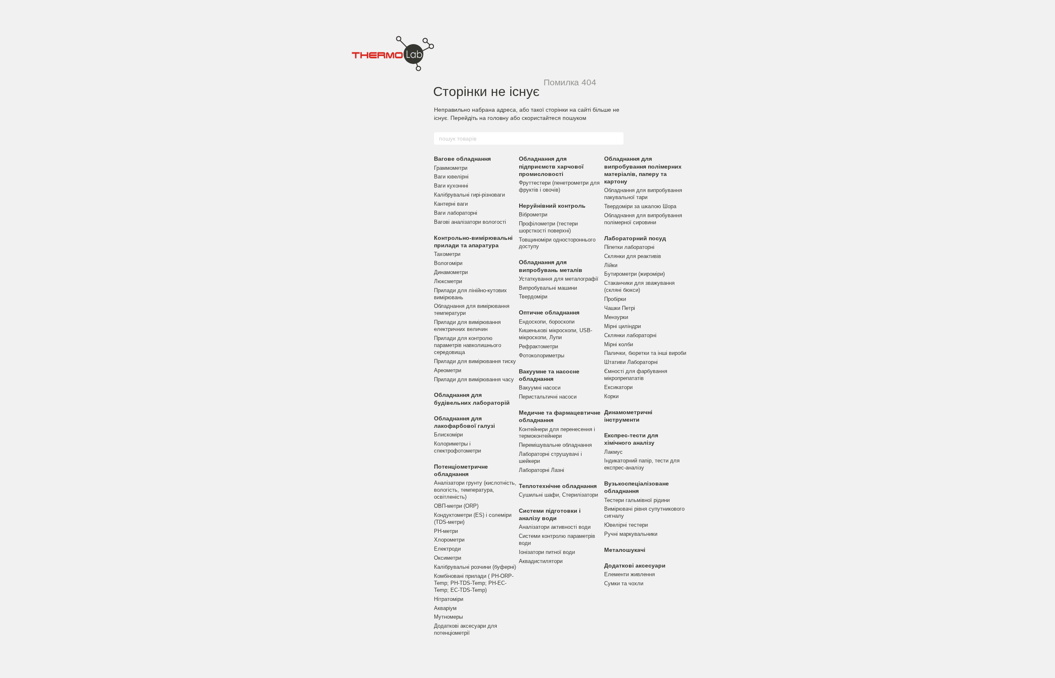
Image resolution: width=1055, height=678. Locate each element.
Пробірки (615, 299)
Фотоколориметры (541, 355)
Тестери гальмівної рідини (637, 500)
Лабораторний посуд (635, 238)
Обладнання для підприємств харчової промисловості (551, 166)
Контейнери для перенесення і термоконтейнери (557, 432)
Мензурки (616, 317)
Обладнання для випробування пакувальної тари (643, 193)
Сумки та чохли (623, 583)
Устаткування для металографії (558, 279)
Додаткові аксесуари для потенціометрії (465, 629)
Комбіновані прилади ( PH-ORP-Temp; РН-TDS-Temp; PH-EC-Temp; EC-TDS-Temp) (473, 583)
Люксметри (448, 281)
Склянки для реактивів (632, 256)
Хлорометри (449, 540)
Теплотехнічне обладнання (558, 486)
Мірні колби (618, 344)
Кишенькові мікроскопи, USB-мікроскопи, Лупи (555, 333)
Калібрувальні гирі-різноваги (469, 195)
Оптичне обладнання (549, 312)
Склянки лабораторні (630, 335)
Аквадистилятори (541, 561)
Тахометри (447, 254)
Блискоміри (448, 435)
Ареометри (447, 370)
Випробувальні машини (548, 288)
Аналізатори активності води (555, 527)
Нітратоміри (448, 599)
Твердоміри (533, 296)
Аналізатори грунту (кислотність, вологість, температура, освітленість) (475, 490)
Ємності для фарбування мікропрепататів (635, 374)
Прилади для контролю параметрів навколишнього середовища (467, 345)
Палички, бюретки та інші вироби (645, 353)
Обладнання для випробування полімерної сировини (643, 218)
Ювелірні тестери (626, 525)
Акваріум (445, 608)
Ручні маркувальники (630, 534)
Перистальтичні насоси (548, 397)
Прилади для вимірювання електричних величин (467, 325)
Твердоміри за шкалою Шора (640, 206)
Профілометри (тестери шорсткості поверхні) (548, 227)
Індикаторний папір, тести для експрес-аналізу (642, 464)
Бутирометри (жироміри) (634, 274)
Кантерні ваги (451, 204)
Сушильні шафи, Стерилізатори (558, 495)
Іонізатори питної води (547, 552)
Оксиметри (447, 558)
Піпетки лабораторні (629, 247)
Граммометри (450, 168)
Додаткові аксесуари (635, 565)
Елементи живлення (629, 574)
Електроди (447, 549)
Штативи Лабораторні (631, 362)
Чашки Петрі (619, 308)
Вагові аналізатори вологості (470, 222)
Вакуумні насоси (539, 388)
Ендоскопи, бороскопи (546, 322)
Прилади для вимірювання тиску (475, 361)
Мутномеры (448, 617)
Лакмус (613, 452)
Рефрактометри (538, 346)
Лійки (610, 265)
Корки (611, 396)
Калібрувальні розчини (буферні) (475, 567)
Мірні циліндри (622, 326)
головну (498, 118)
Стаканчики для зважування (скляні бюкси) (639, 286)
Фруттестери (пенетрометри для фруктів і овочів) (559, 186)
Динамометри (451, 272)
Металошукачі (624, 550)
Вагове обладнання (462, 158)
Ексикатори (618, 387)
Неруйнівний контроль (552, 205)
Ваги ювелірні (451, 177)
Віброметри (533, 214)
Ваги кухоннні (451, 186)
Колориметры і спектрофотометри (457, 447)
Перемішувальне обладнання (555, 445)
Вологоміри (448, 263)
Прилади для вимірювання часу (474, 379)
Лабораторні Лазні (541, 470)
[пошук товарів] (617, 138)
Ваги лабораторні (455, 213)
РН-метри (446, 531)
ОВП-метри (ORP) (456, 506)
